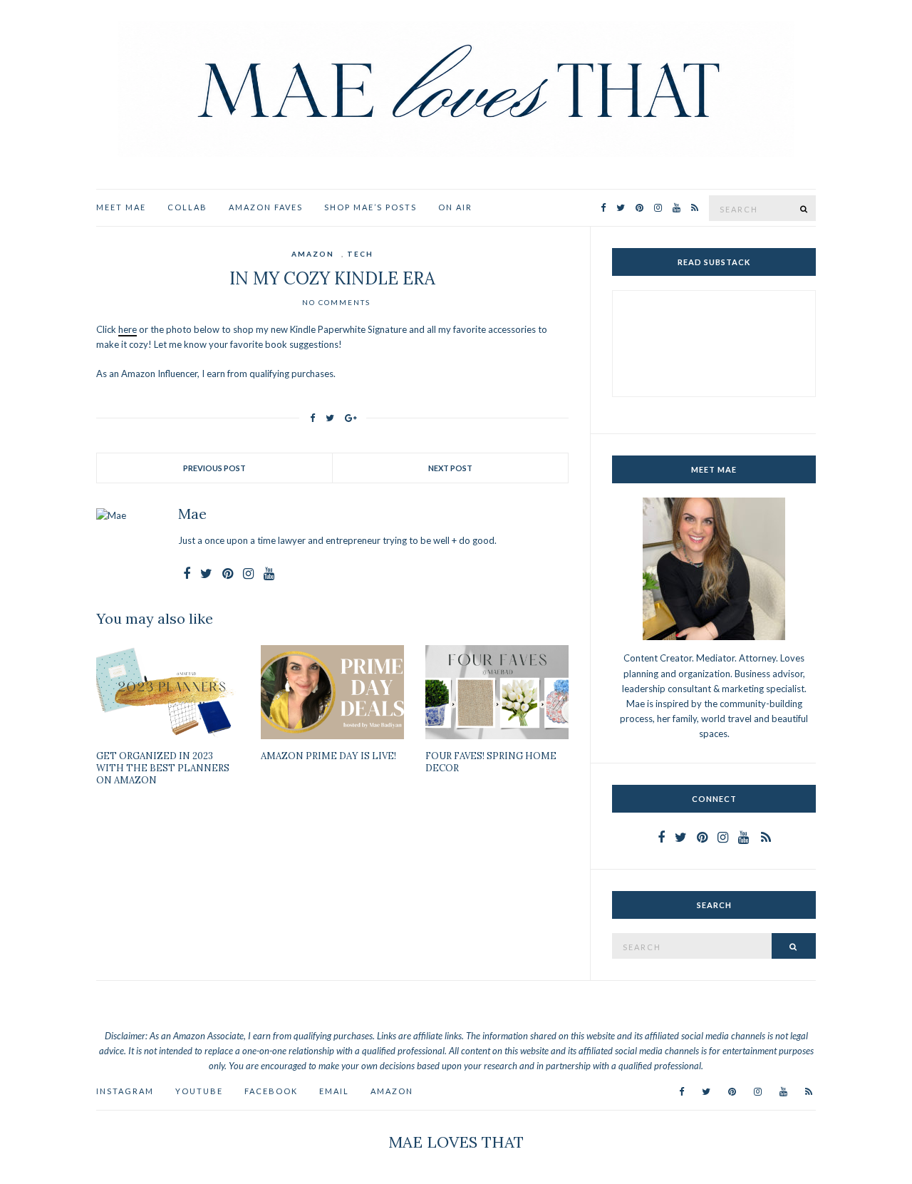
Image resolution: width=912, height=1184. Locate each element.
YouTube (199, 1091)
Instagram (125, 1091)
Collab (187, 207)
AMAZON (391, 1091)
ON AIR (455, 207)
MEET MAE (121, 207)
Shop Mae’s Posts (370, 207)
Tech (360, 253)
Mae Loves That (456, 1142)
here (127, 329)
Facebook (271, 1091)
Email (334, 1091)
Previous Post (214, 468)
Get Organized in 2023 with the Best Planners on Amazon (162, 768)
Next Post (450, 468)
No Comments (336, 302)
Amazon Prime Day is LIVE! (328, 756)
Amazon (312, 253)
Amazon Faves (266, 207)
